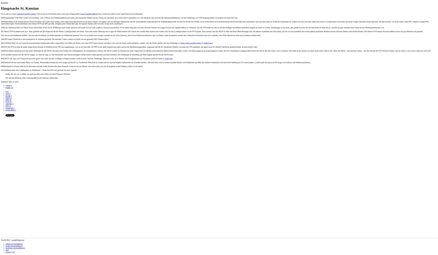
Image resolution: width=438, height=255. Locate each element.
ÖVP (8, 102)
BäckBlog (4, 3)
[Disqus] (219, 149)
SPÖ (8, 100)
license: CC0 (10, 252)
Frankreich (10, 108)
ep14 (7, 94)
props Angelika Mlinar (89, 14)
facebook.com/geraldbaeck (15, 248)
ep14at (8, 96)
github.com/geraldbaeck (14, 244)
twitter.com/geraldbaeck (14, 246)
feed (7, 250)
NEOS (8, 98)
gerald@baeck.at (18, 240)
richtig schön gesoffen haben (190, 43)
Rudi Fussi (208, 43)
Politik (9, 88)
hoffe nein (168, 59)
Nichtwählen (10, 110)
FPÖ (8, 106)
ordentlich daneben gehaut (26, 14)
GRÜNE (9, 104)
